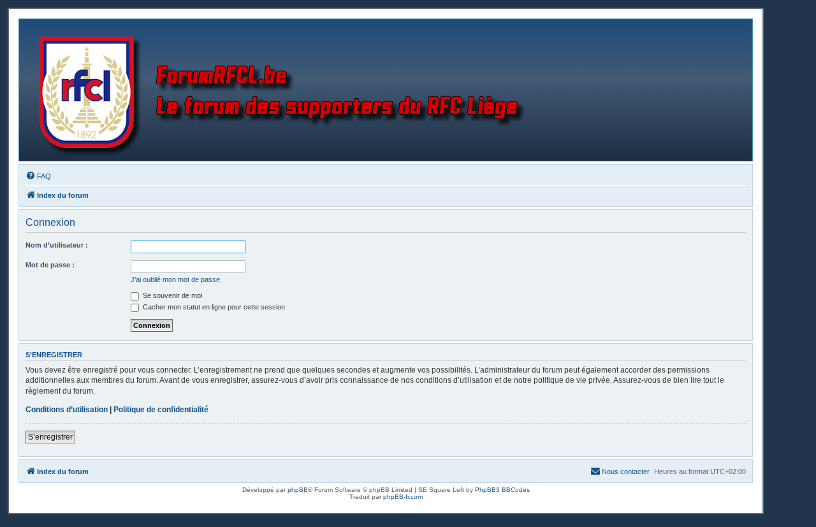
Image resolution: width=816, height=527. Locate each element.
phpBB (298, 489)
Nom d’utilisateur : (57, 245)
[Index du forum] (284, 90)
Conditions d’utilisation (67, 409)
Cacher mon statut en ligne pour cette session (213, 307)
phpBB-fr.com (403, 496)
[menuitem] (38, 176)
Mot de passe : (50, 265)
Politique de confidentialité (160, 409)
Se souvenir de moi (171, 295)
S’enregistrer (50, 437)
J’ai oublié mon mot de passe (175, 279)
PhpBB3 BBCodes (502, 489)
